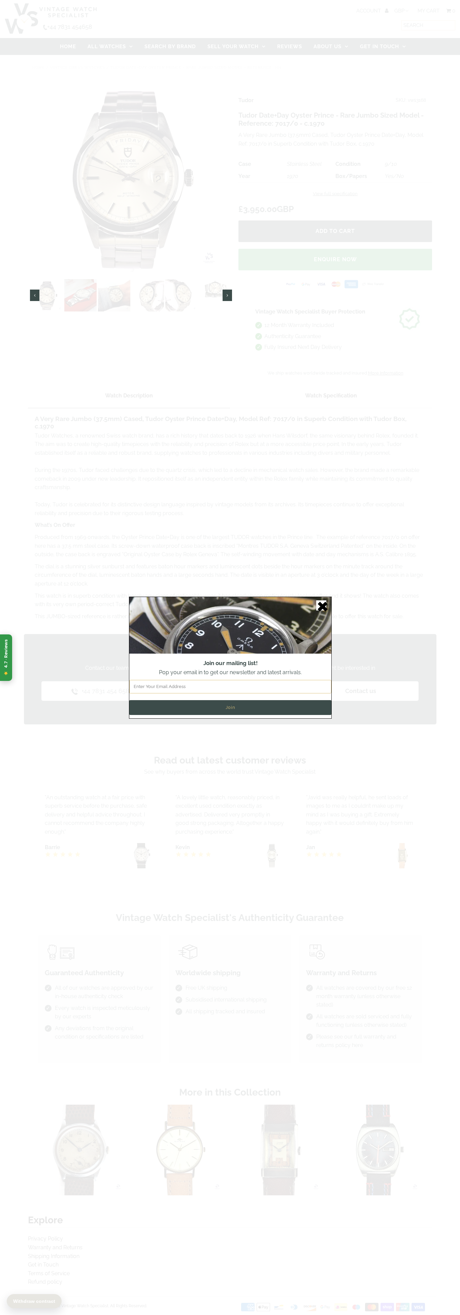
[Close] (321, 605)
